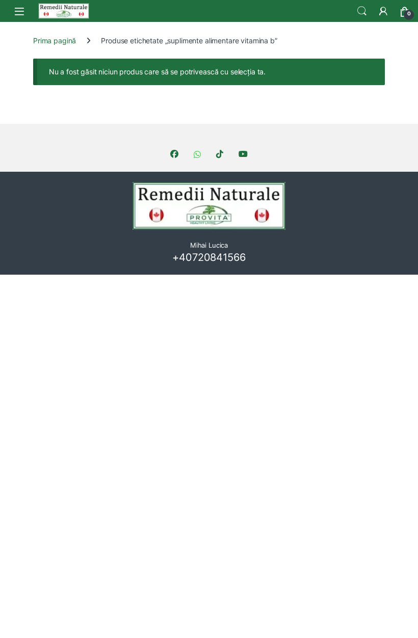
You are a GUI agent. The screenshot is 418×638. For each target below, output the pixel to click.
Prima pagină (54, 40)
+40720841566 (208, 257)
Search (362, 11)
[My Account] (383, 11)
